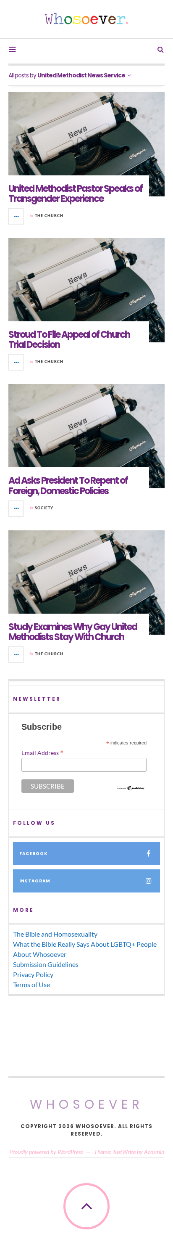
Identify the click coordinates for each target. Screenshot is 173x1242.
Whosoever (87, 1104)
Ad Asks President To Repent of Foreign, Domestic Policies (68, 485)
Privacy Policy (33, 974)
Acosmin (154, 1151)
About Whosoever (39, 954)
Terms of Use (31, 984)
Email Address (42, 752)
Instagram (34, 881)
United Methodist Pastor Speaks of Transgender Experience (75, 193)
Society (44, 508)
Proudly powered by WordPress (46, 1151)
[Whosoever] (86, 18)
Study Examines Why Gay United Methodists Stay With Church (72, 632)
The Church (49, 215)
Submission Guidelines (46, 964)
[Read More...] (16, 216)
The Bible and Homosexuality (55, 934)
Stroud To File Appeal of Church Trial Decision (69, 339)
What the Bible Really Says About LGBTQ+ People (85, 944)
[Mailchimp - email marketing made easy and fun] (130, 788)
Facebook (33, 853)
